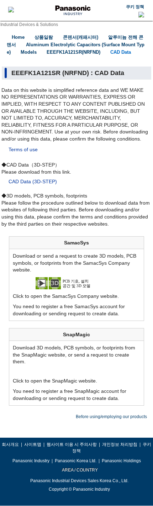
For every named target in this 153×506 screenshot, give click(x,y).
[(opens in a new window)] (76, 282)
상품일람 (44, 37)
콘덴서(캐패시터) (80, 37)
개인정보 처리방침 (119, 444)
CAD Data (120, 52)
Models (29, 52)
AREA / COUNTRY (79, 470)
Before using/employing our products (111, 416)
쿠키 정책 (135, 6)
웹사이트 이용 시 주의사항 (72, 444)
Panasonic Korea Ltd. (75, 460)
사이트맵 (32, 444)
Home (18, 37)
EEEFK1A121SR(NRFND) (73, 52)
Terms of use (23, 149)
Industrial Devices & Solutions (29, 24)
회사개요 (10, 444)
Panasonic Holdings (121, 460)
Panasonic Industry (30, 460)
